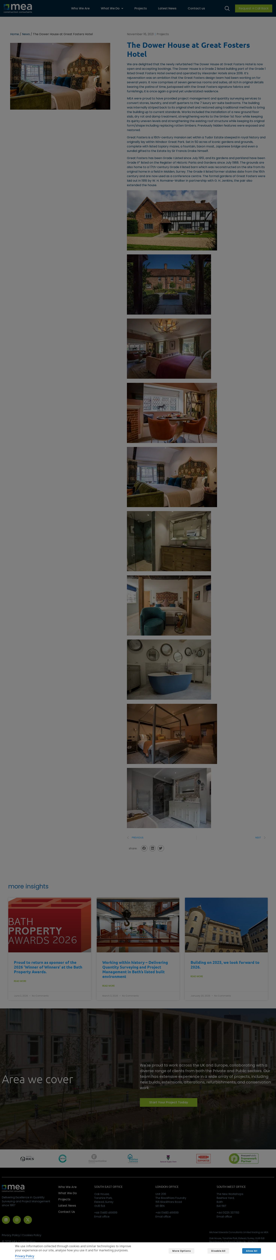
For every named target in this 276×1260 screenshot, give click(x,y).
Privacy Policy (24, 1256)
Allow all (251, 1251)
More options (181, 1251)
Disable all (218, 1251)
